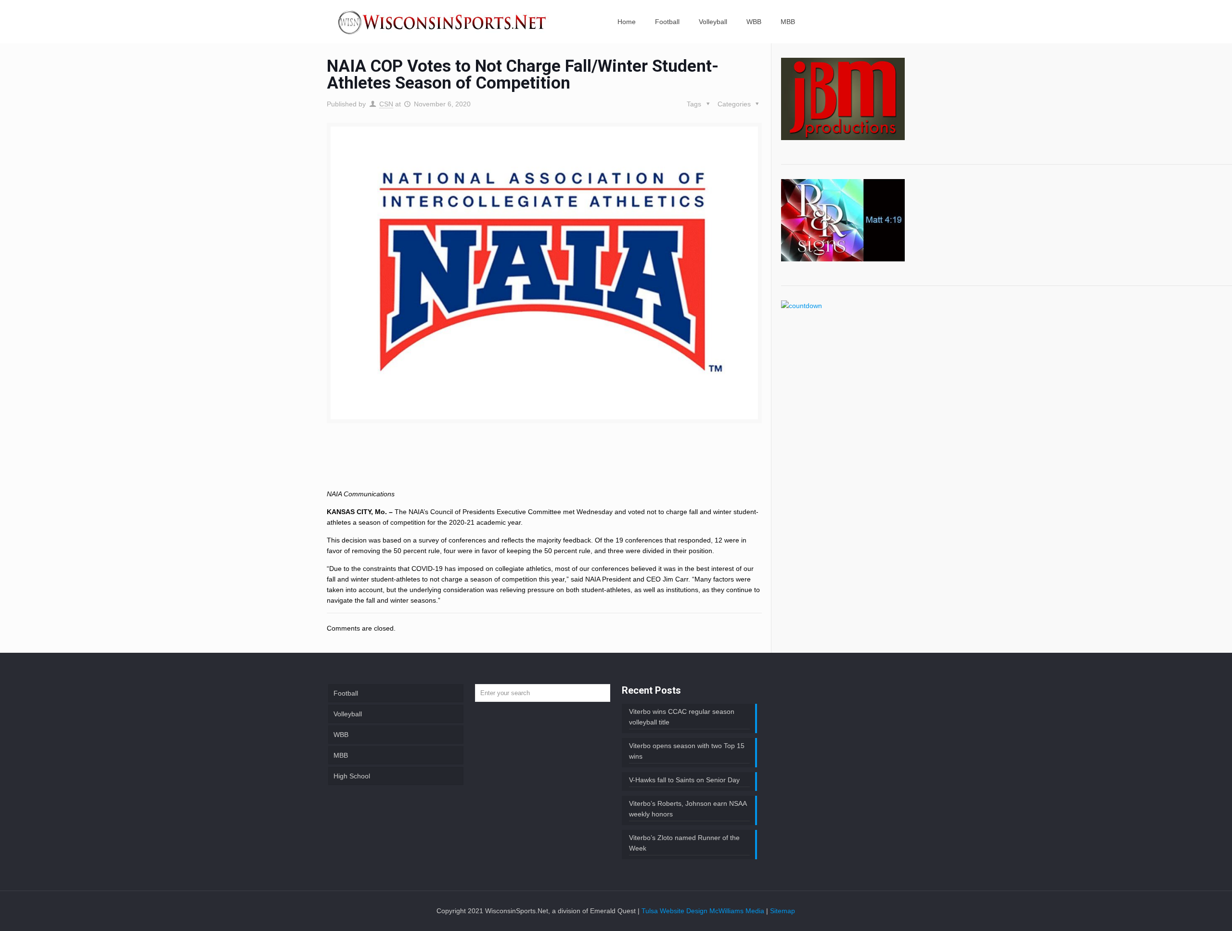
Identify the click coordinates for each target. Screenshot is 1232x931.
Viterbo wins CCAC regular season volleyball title (681, 717)
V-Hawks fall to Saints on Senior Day (684, 780)
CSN (386, 104)
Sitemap (782, 911)
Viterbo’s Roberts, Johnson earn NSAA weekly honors (688, 809)
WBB (341, 734)
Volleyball (348, 714)
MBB (341, 755)
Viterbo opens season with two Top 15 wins (686, 751)
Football (346, 693)
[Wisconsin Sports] (443, 21)
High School (352, 776)
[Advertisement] (544, 464)
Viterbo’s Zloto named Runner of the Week (684, 843)
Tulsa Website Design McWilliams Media (704, 911)
